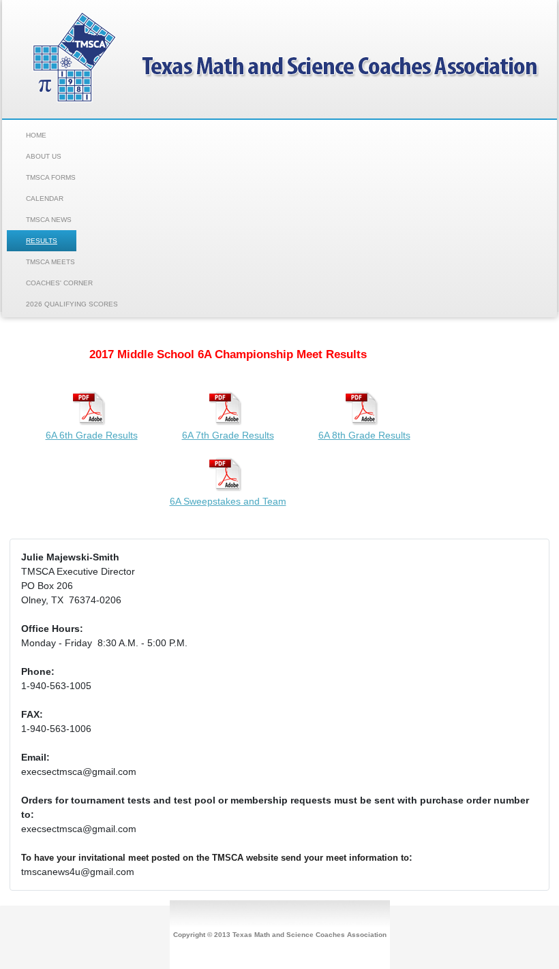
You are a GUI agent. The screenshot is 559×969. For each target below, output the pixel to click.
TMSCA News (49, 219)
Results (41, 240)
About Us (43, 156)
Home (36, 135)
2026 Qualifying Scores (72, 304)
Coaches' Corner (59, 283)
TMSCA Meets (50, 262)
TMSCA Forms (51, 177)
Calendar (44, 198)
